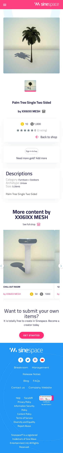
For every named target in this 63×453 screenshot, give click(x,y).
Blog (26, 380)
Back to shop (48, 137)
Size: (9, 186)
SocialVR (28, 398)
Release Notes (31, 374)
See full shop (29, 224)
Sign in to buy (31, 151)
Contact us (18, 387)
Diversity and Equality (24, 422)
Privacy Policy (24, 402)
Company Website (40, 387)
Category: (12, 179)
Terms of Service (24, 418)
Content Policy (24, 414)
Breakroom (21, 367)
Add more (41, 158)
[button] (5, 5)
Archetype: (13, 183)
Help (18, 398)
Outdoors (34, 180)
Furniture (23, 180)
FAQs (36, 380)
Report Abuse (24, 426)
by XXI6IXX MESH (29, 111)
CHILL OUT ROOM (11, 287)
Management (40, 367)
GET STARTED (31, 335)
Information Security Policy (24, 408)
